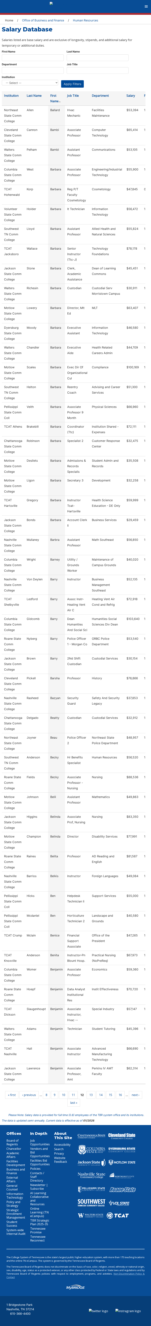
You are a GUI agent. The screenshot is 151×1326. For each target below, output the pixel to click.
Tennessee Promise (37, 1230)
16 (120, 1095)
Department (9, 64)
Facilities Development (15, 1163)
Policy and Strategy (13, 1204)
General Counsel (12, 1187)
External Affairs (12, 1179)
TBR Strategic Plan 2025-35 (39, 1222)
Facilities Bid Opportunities (40, 1162)
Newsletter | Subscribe (39, 1187)
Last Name (73, 51)
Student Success (11, 1224)
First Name (8, 51)
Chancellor (13, 1149)
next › (135, 1095)
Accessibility (62, 1145)
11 (73, 1095)
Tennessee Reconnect (37, 1238)
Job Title (72, 64)
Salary (131, 96)
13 (91, 1095)
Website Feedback (60, 1160)
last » (73, 1103)
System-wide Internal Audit (15, 1232)
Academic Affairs (12, 1155)
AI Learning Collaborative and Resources (39, 1198)
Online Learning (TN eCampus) (39, 1212)
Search (59, 1149)
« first (12, 1095)
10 (63, 1095)
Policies (35, 1169)
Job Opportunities (40, 1142)
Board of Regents (12, 1142)
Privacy (59, 1153)
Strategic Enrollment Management (15, 1214)
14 (100, 1095)
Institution (8, 77)
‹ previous (29, 1095)
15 (110, 1095)
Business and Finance (15, 1171)
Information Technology (14, 1196)
